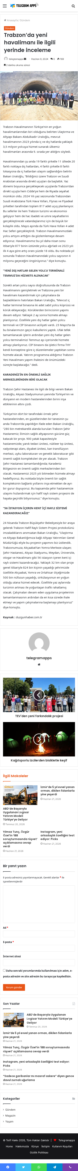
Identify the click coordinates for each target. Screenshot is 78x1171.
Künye (35, 1146)
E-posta (8, 942)
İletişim (45, 1146)
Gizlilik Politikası (39, 1152)
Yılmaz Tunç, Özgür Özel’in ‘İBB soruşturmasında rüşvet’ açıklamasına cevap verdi (20, 839)
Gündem (25, 20)
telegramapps (16, 59)
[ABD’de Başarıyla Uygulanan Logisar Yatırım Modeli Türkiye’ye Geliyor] (20, 795)
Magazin (10, 1115)
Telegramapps (66, 1140)
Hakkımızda (22, 1146)
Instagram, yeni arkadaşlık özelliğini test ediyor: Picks (58, 835)
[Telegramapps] (24, 6)
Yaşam (9, 1121)
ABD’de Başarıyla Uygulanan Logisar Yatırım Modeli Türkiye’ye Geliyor (16, 814)
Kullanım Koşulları (62, 1146)
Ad (5, 927)
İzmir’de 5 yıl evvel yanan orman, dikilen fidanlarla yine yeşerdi (58, 790)
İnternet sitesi (12, 956)
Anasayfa (12, 20)
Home (9, 1146)
